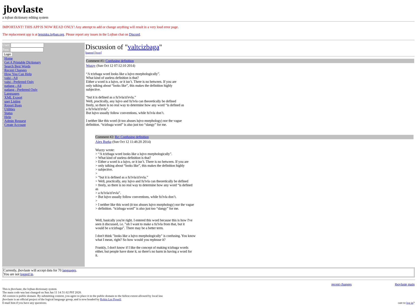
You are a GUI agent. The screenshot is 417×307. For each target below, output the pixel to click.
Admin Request (15, 121)
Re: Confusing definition (132, 137)
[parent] (90, 52)
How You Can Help (18, 74)
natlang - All (12, 86)
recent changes (341, 284)
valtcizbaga (143, 47)
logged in (26, 274)
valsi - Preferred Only (19, 82)
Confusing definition (120, 61)
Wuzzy (91, 65)
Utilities (9, 109)
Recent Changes (15, 70)
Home (8, 58)
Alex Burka (103, 142)
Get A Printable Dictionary (22, 62)
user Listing (12, 101)
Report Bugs (13, 105)
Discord (134, 34)
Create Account (15, 125)
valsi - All (11, 78)
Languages (11, 93)
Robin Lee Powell (110, 299)
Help (7, 117)
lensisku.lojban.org (51, 34)
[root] (98, 52)
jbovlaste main (405, 284)
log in (409, 302)
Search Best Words (17, 66)
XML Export (13, 97)
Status (8, 113)
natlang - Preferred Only (21, 89)
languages (69, 270)
